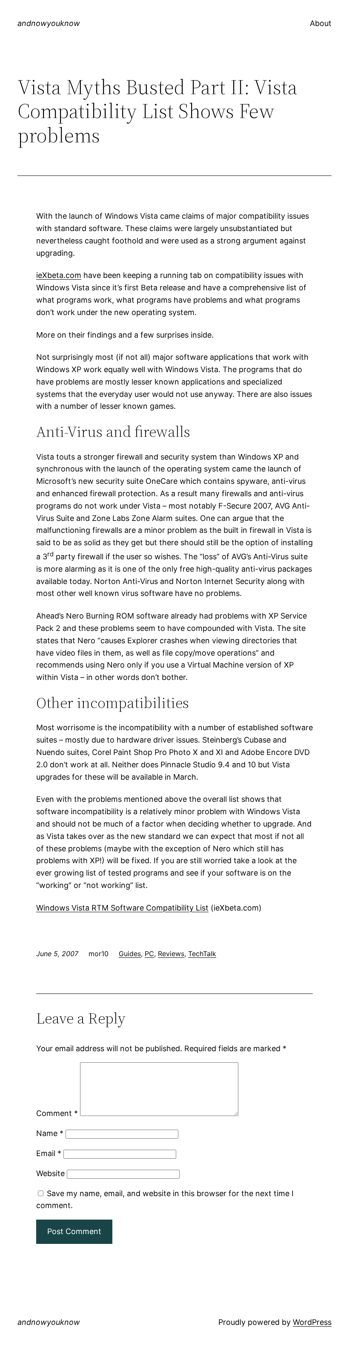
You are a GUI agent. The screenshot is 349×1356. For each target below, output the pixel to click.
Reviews (171, 953)
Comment (57, 1113)
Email (48, 1153)
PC (149, 953)
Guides (130, 953)
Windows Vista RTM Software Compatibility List (122, 907)
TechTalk (202, 953)
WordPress (312, 1322)
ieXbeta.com (58, 275)
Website (50, 1173)
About (321, 23)
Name (49, 1133)
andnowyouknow (48, 23)
